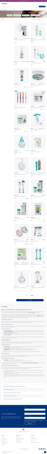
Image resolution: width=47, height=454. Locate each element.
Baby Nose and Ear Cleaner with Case (36, 264)
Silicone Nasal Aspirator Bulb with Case (20, 287)
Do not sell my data (19, 442)
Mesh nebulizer (6, 346)
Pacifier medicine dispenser (8, 331)
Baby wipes (6, 359)
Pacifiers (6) (9, 15)
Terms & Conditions (33, 438)
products (38, 315)
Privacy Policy (33, 439)
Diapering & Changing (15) (35, 15)
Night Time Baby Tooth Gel (35, 241)
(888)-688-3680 (24, 449)
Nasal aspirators (7, 348)
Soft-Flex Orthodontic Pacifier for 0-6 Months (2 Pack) (21, 241)
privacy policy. (34, 421)
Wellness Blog (3, 443)
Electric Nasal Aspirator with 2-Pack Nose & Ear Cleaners (38, 40)
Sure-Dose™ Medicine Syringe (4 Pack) (20, 107)
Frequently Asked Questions (20, 438)
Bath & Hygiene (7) (26, 15)
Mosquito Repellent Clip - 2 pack (35, 218)
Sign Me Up (30, 423)
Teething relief (6, 349)
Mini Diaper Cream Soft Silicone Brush (36, 174)
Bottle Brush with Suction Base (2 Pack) (20, 196)
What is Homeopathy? (4, 439)
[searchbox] (23, 6)
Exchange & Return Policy (19, 439)
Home (2, 9)
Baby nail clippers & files (8, 330)
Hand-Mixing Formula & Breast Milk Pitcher (37, 287)
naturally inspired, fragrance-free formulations (30, 362)
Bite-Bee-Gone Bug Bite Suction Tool (36, 129)
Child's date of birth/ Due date (28, 415)
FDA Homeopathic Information (35, 442)
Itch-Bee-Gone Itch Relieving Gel (35, 151)
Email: (25, 411)
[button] (45, 452)
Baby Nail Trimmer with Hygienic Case (36, 85)
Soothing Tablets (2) (17, 15)
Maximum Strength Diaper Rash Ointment (37, 107)
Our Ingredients (3, 438)
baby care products (31, 312)
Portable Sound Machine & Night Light (20, 174)
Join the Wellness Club (4, 442)
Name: (25, 407)
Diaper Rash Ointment (17, 129)
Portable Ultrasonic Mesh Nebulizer (19, 39)
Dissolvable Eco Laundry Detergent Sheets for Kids (21, 265)
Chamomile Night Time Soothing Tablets (37, 196)
